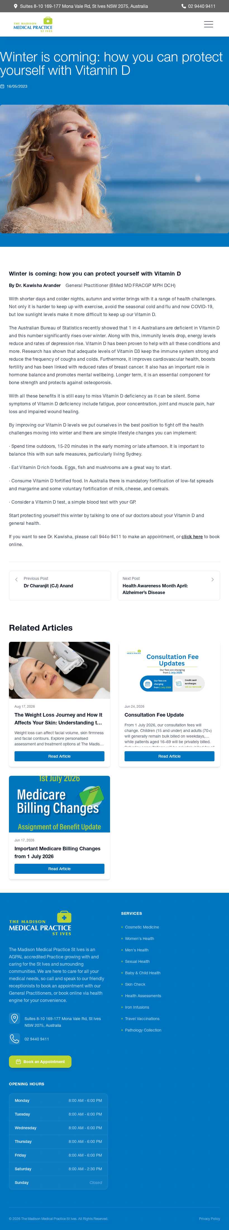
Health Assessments (143, 995)
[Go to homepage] (40, 923)
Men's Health (137, 950)
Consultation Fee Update (154, 715)
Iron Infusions (137, 1007)
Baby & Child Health (143, 972)
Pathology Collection (143, 1030)
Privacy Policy (209, 1219)
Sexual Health (137, 961)
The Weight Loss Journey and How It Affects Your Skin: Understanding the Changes (59, 723)
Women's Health (139, 938)
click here (192, 536)
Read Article (76, 756)
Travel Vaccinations (142, 1018)
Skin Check (135, 984)
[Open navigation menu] (209, 24)
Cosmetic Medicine (142, 927)
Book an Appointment (44, 1061)
